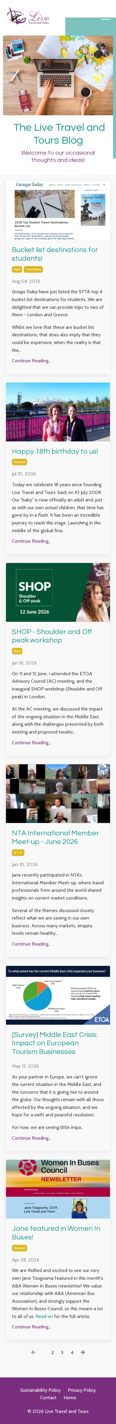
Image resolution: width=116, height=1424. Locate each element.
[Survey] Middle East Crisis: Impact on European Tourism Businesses (55, 1043)
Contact (48, 1397)
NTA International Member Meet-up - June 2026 (55, 837)
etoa (17, 651)
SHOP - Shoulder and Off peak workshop (52, 636)
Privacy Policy (82, 1390)
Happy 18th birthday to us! (55, 451)
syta (17, 269)
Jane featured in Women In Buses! (56, 1233)
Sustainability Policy (40, 1390)
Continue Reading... (31, 360)
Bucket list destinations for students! (55, 254)
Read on (44, 1316)
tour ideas (33, 269)
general (19, 462)
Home (70, 1397)
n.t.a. (18, 852)
